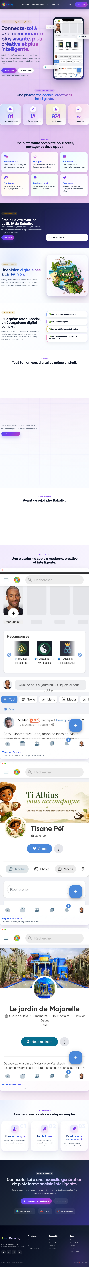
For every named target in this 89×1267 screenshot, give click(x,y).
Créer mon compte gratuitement (36, 1201)
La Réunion (55, 4)
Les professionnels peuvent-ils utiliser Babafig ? (32, 534)
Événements (52, 1248)
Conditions (73, 1240)
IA (47, 4)
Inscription (81, 4)
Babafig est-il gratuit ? (20, 509)
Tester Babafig (8, 237)
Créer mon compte (9, 70)
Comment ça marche (33, 1248)
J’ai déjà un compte (25, 70)
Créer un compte (75, 1251)
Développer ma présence (11, 433)
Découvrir (25, 4)
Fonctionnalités (38, 4)
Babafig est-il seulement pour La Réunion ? (29, 517)
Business (51, 1240)
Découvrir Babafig (61, 1201)
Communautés (53, 1243)
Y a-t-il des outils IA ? (19, 526)
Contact (72, 1245)
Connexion (70, 4)
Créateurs (52, 1245)
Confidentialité (74, 1243)
